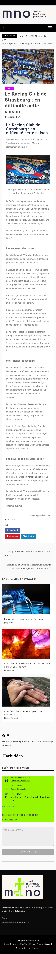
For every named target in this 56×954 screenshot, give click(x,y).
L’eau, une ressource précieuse (24, 618)
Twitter (29, 530)
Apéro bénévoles (19, 789)
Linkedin (29, 536)
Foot (10, 520)
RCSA (14, 520)
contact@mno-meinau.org (15, 921)
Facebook (13, 530)
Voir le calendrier (9, 806)
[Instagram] (8, 736)
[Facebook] (3, 736)
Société (9, 88)
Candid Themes (32, 948)
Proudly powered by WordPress (20, 944)
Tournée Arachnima (21, 781)
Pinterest (13, 536)
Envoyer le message (28, 852)
